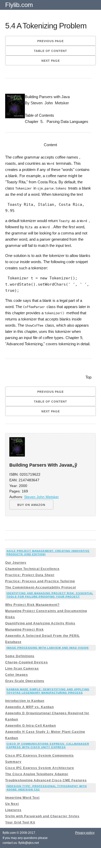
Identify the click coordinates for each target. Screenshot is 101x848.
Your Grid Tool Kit (20, 822)
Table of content (50, 50)
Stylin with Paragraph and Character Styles (42, 816)
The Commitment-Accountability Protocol (40, 587)
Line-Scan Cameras (22, 668)
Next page (50, 60)
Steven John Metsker (41, 497)
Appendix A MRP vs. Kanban (29, 707)
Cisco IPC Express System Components (39, 755)
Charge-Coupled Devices (26, 662)
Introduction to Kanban (24, 701)
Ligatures (13, 810)
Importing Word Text (22, 797)
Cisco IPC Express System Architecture (39, 768)
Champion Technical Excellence (32, 569)
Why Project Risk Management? (32, 605)
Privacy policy (85, 833)
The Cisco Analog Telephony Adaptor (36, 774)
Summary (13, 762)
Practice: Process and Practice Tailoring (40, 581)
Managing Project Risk (24, 629)
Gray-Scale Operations (24, 681)
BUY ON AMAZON (31, 504)
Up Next (12, 804)
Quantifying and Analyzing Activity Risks (40, 623)
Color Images (16, 675)
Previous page (50, 41)
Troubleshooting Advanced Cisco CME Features (46, 780)
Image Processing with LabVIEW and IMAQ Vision (47, 647)
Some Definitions (19, 656)
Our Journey (15, 562)
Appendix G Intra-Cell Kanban (30, 725)
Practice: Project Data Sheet (29, 575)
